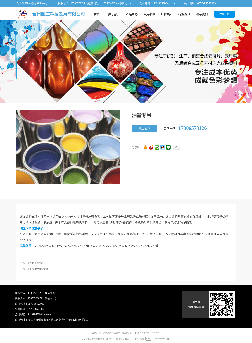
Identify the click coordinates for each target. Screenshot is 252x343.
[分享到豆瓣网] (168, 147)
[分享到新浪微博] (151, 147)
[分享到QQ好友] (162, 147)
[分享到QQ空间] (145, 147)
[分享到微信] (157, 147)
